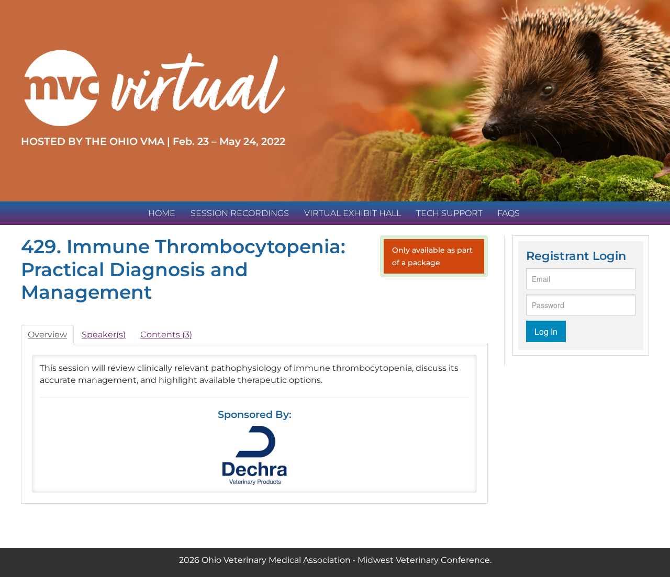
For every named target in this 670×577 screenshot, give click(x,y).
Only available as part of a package (432, 256)
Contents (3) (166, 335)
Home (161, 213)
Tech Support (449, 213)
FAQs (508, 213)
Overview (47, 335)
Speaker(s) (104, 335)
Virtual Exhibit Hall (352, 213)
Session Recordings (240, 213)
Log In (545, 331)
